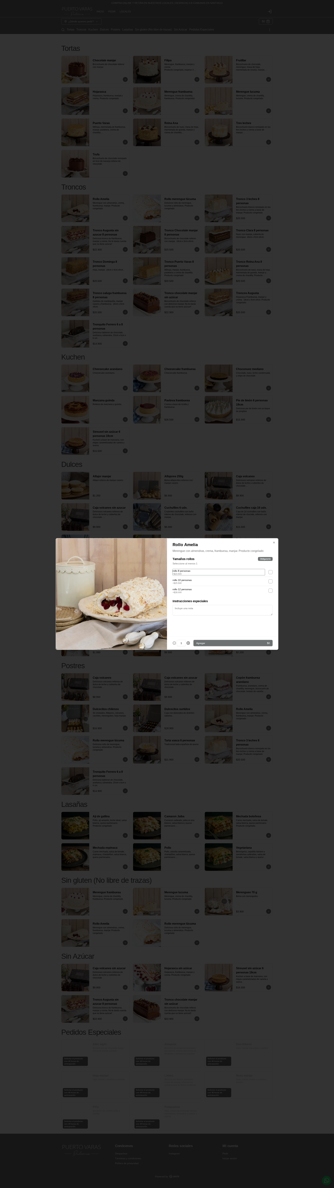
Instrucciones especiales (190, 601)
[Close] (274, 542)
